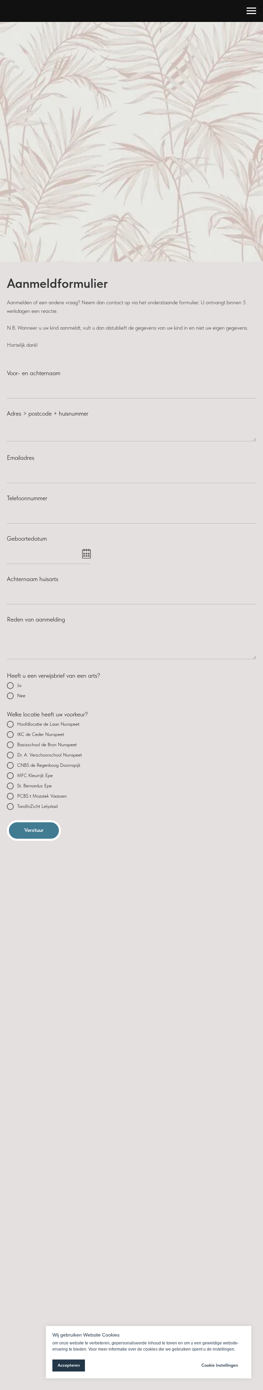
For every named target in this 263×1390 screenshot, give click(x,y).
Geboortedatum (27, 538)
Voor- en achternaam (33, 373)
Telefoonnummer (27, 498)
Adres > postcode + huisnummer (47, 413)
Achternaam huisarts (32, 578)
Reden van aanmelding (36, 619)
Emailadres (20, 457)
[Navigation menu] (251, 11)
